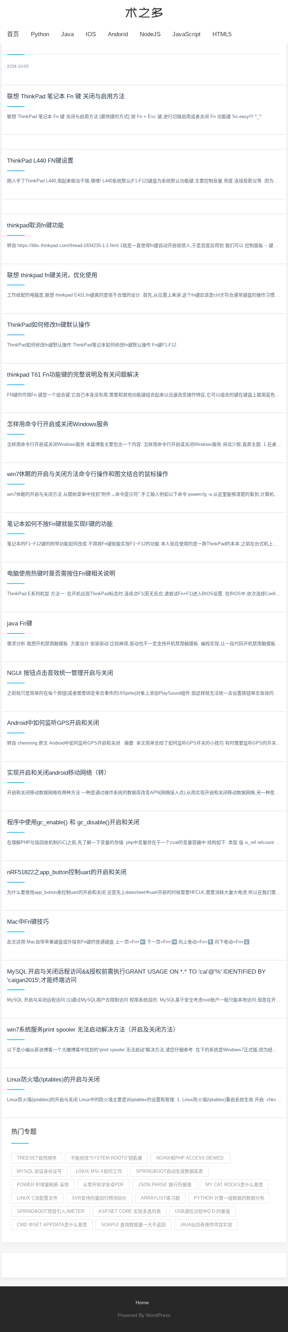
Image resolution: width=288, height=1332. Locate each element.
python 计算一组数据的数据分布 (229, 1198)
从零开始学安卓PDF (103, 1184)
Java (67, 34)
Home (142, 1302)
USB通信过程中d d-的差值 (202, 1211)
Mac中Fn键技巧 (28, 921)
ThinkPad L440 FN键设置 (40, 160)
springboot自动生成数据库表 (169, 1171)
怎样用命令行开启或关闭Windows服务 (58, 424)
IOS (91, 34)
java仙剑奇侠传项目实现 (206, 1224)
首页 (13, 34)
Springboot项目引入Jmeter (50, 1211)
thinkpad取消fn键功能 (35, 225)
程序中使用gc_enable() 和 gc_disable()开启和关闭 (73, 822)
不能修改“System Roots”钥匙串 (106, 1158)
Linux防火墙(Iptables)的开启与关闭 (53, 1079)
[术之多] (144, 11)
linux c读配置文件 (37, 1198)
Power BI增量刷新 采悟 (43, 1184)
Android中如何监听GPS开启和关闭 (53, 723)
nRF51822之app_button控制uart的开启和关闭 (66, 872)
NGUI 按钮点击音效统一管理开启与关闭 (60, 673)
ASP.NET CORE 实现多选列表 (129, 1211)
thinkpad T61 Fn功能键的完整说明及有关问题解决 (73, 374)
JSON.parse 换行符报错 (164, 1184)
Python (40, 34)
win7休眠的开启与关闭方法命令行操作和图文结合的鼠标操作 (87, 474)
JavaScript (186, 34)
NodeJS (150, 34)
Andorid (118, 34)
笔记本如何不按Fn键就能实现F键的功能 (60, 524)
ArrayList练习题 (160, 1198)
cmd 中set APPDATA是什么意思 (52, 1224)
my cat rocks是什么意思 (234, 1184)
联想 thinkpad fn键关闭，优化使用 (52, 275)
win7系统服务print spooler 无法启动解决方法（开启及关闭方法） (93, 1029)
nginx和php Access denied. (190, 1158)
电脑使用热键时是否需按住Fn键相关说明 (61, 573)
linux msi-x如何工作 (99, 1171)
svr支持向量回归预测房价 (99, 1198)
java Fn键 (19, 623)
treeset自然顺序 (37, 1158)
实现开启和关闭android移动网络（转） (58, 772)
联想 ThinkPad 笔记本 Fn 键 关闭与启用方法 (66, 96)
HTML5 (221, 34)
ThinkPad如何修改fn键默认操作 (48, 324)
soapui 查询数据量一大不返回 (133, 1224)
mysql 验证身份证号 (39, 1171)
